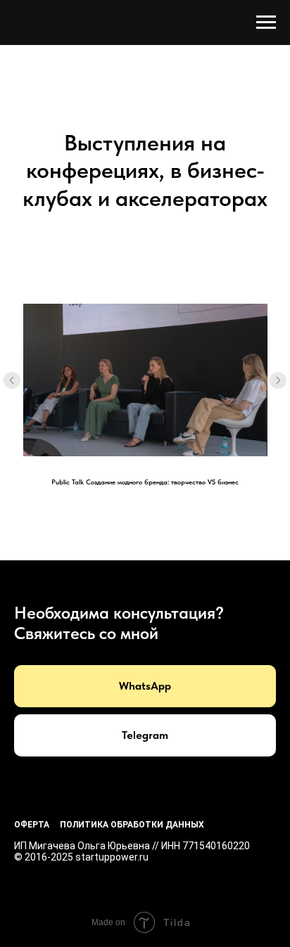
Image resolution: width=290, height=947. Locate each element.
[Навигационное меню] (266, 22)
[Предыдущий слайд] (12, 380)
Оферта (31, 825)
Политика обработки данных (132, 825)
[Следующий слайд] (278, 380)
